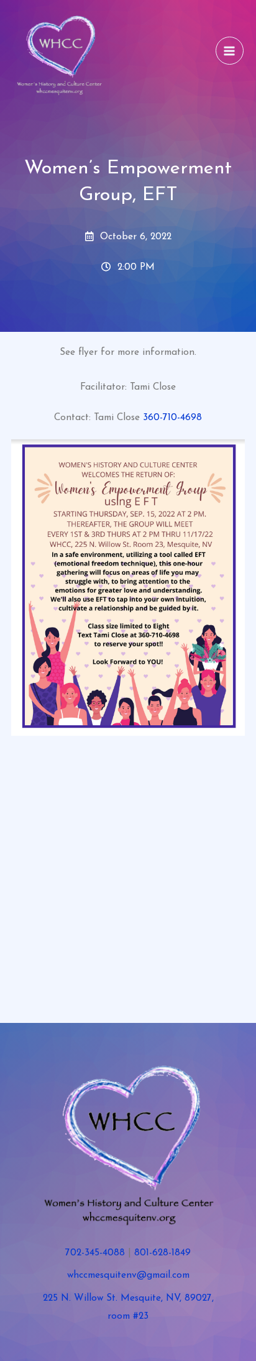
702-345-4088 (95, 1253)
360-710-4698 (172, 418)
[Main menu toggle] (230, 51)
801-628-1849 (162, 1253)
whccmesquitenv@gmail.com (128, 1275)
